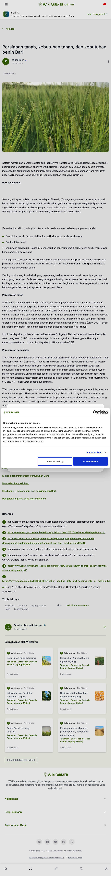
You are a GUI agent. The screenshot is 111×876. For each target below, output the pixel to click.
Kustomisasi (53, 461)
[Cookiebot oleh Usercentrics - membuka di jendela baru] (95, 412)
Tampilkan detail (94, 452)
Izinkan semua (90, 461)
